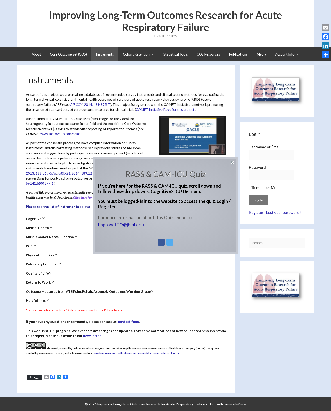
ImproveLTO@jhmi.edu (121, 224)
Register (107, 206)
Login (222, 201)
